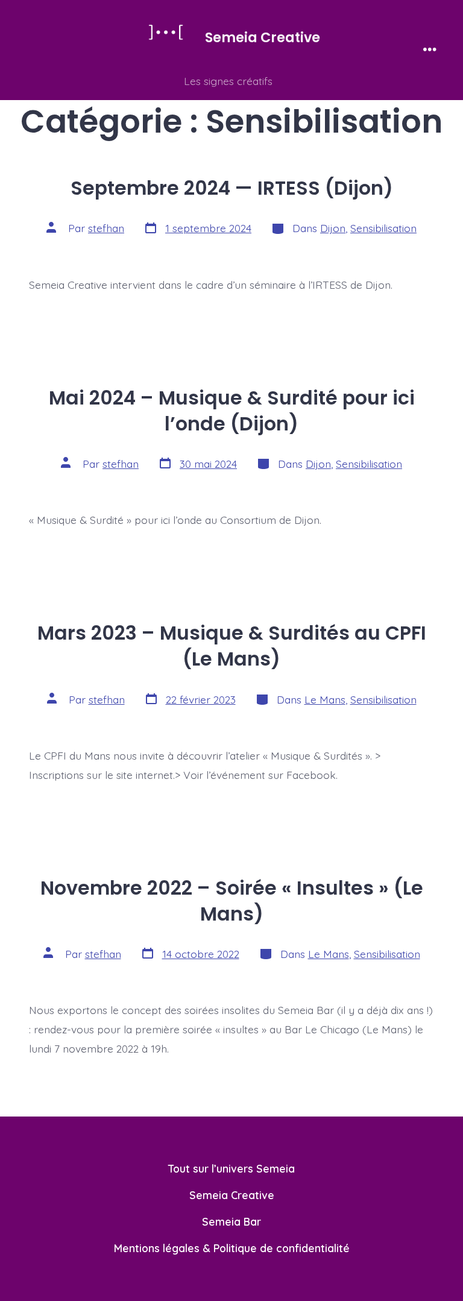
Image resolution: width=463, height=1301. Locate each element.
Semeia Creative (231, 1195)
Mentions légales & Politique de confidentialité (232, 1248)
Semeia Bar (231, 1221)
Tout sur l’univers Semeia (231, 1168)
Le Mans (324, 699)
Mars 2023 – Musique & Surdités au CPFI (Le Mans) (231, 646)
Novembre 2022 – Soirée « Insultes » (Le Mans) (231, 901)
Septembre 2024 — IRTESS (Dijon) (232, 188)
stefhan (106, 228)
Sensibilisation (383, 228)
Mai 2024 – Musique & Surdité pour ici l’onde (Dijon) (232, 411)
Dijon (332, 228)
